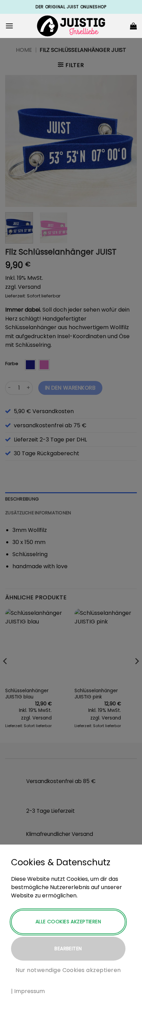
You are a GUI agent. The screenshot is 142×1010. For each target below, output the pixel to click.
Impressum (29, 991)
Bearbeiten (68, 948)
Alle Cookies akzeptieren (68, 921)
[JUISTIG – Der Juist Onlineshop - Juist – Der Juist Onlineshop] (71, 26)
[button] (9, 25)
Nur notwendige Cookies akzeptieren (68, 970)
